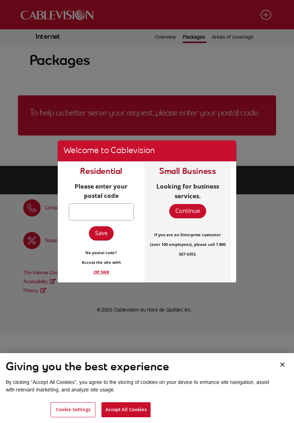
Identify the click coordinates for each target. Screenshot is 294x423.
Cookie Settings (73, 409)
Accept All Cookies (125, 409)
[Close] (282, 364)
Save (101, 233)
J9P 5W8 (101, 272)
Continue (187, 211)
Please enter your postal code (101, 191)
